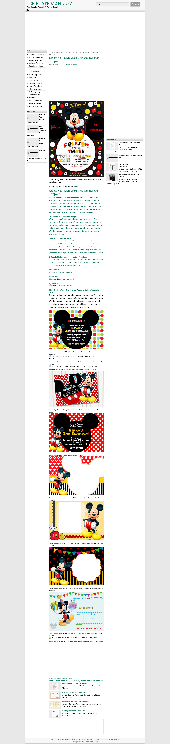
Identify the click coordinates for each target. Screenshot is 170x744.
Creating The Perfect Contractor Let (74, 711)
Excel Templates (35, 75)
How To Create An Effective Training (74, 683)
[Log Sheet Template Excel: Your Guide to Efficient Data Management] (32, 130)
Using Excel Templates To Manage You (75, 702)
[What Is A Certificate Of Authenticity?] (55, 699)
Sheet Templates (35, 103)
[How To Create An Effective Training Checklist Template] (55, 689)
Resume (32, 98)
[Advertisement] (85, 30)
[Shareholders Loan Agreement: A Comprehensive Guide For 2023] (112, 149)
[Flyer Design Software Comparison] (112, 170)
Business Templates (36, 63)
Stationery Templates (36, 106)
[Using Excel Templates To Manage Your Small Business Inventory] (55, 708)
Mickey (60, 678)
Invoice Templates (35, 86)
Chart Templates (34, 72)
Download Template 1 (66, 272)
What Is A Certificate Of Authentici (74, 692)
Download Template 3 (66, 286)
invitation (55, 678)
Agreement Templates (36, 55)
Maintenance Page (93, 739)
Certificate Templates (36, 69)
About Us (53, 739)
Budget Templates (35, 60)
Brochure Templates (36, 57)
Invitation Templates (36, 83)
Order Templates (35, 95)
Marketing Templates (36, 92)
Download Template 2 (66, 279)
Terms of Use (115, 739)
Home (51, 52)
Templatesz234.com (50, 3)
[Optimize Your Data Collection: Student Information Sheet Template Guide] (32, 140)
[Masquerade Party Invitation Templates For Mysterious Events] (112, 181)
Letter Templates (35, 89)
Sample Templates (62, 52)
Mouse (65, 678)
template (70, 678)
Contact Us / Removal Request (67, 739)
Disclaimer (82, 739)
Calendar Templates (36, 66)
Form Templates (34, 80)
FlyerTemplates (34, 77)
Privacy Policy (105, 739)
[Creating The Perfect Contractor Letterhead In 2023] (55, 717)
